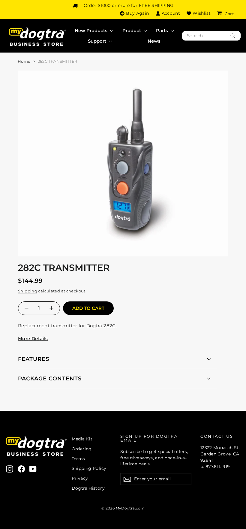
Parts (162, 30)
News (154, 41)
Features (33, 359)
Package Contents (50, 378)
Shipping (27, 291)
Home (24, 61)
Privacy (80, 478)
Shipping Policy (89, 468)
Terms (78, 458)
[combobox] (211, 36)
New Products (92, 30)
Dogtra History (88, 488)
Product (132, 30)
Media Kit (82, 439)
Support (97, 41)
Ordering (82, 449)
